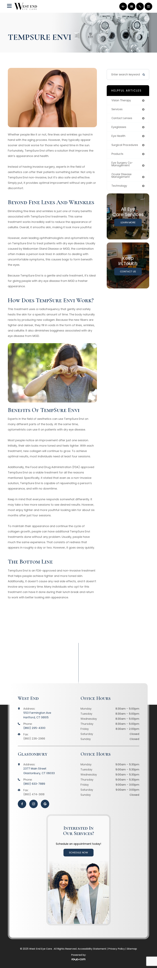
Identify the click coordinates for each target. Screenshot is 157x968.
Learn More (128, 222)
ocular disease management (121, 175)
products (117, 154)
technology (119, 186)
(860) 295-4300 (34, 728)
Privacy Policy (116, 949)
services (117, 109)
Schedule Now (78, 852)
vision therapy (121, 100)
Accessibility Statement (92, 949)
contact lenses (121, 118)
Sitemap (132, 949)
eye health (118, 136)
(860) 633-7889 (34, 784)
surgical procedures (124, 145)
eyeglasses (118, 127)
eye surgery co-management (122, 164)
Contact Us (128, 271)
